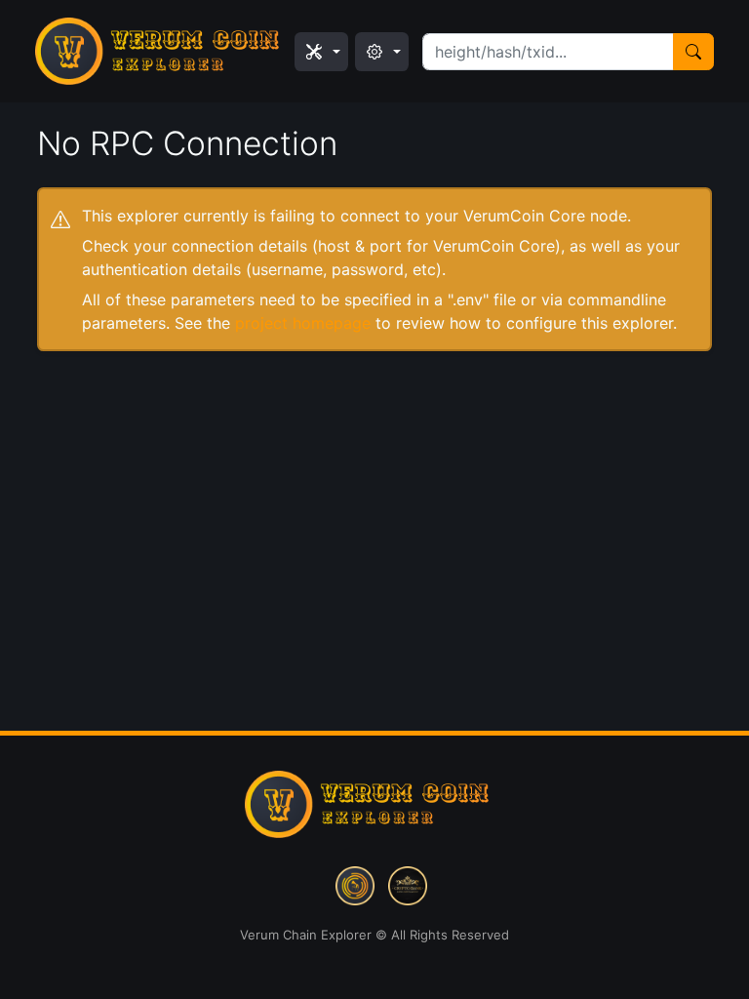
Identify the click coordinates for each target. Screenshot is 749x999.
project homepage (303, 323)
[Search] (693, 51)
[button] (321, 51)
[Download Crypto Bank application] (407, 883)
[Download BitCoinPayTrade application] (354, 883)
